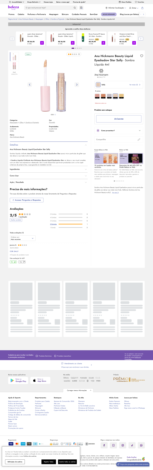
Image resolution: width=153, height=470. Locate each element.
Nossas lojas (12, 424)
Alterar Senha (113, 406)
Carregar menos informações (77, 390)
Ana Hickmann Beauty (26, 19)
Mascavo (81, 403)
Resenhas (127, 403)
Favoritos (141, 2)
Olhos (47, 19)
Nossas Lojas (48, 2)
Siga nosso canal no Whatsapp (134, 408)
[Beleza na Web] (13, 7)
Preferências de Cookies (16, 410)
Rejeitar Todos (48, 462)
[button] (42, 43)
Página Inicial (13, 19)
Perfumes (38, 403)
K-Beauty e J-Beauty (60, 408)
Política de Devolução (15, 403)
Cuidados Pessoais (79, 14)
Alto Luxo (57, 403)
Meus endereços (114, 403)
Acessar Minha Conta (133, 8)
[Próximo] (141, 38)
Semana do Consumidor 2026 (64, 401)
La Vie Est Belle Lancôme (86, 406)
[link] (30, 38)
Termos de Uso (13, 417)
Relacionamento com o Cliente (18, 401)
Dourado (52, 122)
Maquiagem (53, 14)
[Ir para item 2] (75, 48)
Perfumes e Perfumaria (37, 14)
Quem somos (12, 426)
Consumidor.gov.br (14, 412)
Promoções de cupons (15, 428)
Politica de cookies (30, 456)
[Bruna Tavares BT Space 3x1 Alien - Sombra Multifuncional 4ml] (83, 39)
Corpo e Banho (40, 410)
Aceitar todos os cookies (67, 462)
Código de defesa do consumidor (19, 415)
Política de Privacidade (16, 406)
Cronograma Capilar (42, 412)
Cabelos (21, 14)
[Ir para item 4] (79, 48)
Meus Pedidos (126, 2)
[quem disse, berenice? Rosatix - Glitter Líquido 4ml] (52, 39)
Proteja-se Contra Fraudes (16, 408)
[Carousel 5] (121, 181)
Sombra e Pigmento (58, 19)
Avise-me (118, 118)
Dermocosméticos (41, 415)
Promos (11, 14)
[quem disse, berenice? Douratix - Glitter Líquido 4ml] (21, 39)
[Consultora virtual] (81, 7)
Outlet (10, 421)
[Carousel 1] (114, 181)
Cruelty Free (53, 129)
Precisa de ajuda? (79, 2)
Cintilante (13, 129)
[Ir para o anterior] (140, 14)
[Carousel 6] (123, 181)
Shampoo (81, 401)
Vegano (51, 131)
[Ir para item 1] (73, 48)
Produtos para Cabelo (42, 401)
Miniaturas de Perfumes (86, 408)
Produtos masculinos (64, 356)
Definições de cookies (15, 462)
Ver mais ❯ (115, 193)
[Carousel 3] (118, 181)
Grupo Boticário (32, 2)
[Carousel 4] (119, 181)
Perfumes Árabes (59, 406)
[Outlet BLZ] (109, 14)
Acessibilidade (17, 2)
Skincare (65, 14)
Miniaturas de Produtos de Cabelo (89, 410)
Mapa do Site (12, 419)
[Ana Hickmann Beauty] (101, 77)
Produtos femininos (45, 356)
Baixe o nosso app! (62, 2)
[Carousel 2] (116, 181)
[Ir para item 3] (77, 48)
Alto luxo (127, 406)
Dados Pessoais (114, 401)
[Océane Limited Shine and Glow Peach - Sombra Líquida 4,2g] (113, 39)
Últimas (126, 401)
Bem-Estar (94, 14)
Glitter (12, 131)
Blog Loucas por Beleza (129, 14)
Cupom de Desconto (61, 410)
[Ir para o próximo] (143, 14)
